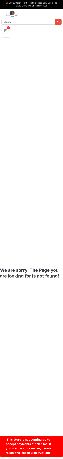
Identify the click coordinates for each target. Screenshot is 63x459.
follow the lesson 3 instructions (28, 453)
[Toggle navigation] (6, 40)
